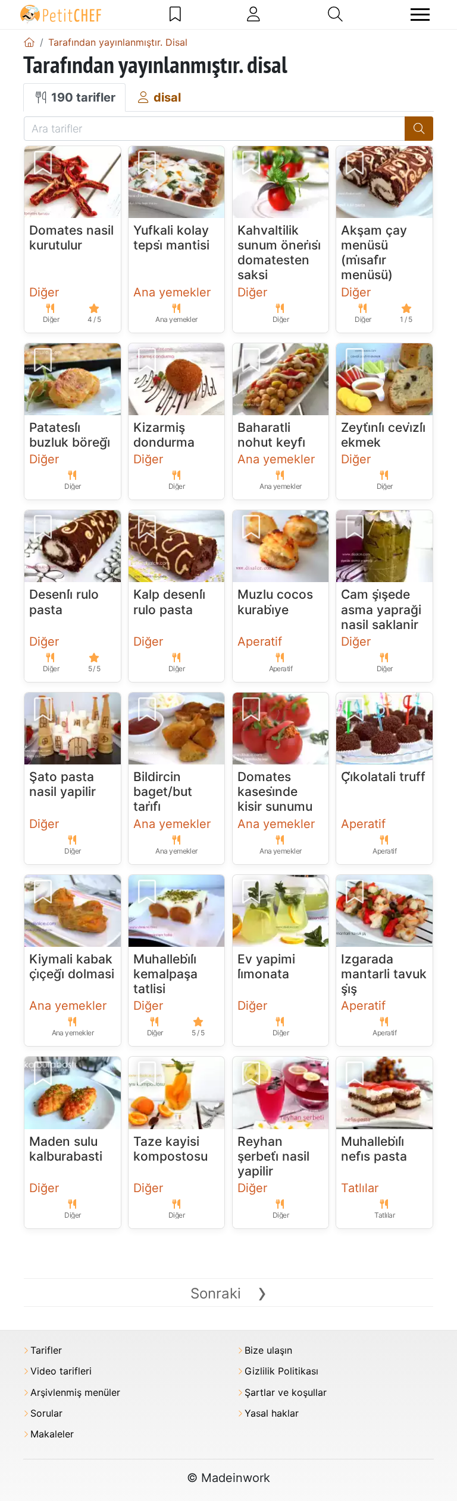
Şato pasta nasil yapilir (62, 784)
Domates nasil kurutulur (71, 237)
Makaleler (52, 1434)
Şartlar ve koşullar (286, 1392)
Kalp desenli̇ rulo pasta (169, 602)
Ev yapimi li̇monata (266, 966)
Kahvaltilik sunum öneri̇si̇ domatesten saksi (279, 253)
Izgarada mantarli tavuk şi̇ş (384, 974)
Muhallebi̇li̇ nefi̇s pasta (374, 1149)
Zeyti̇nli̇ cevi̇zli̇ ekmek (383, 435)
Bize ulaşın (268, 1350)
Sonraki (228, 1293)
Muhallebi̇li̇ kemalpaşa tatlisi (165, 974)
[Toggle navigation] (420, 14)
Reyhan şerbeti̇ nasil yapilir (273, 1156)
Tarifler (46, 1350)
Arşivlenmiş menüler (75, 1392)
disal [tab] (166, 97)
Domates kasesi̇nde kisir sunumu (274, 791)
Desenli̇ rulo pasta (64, 602)
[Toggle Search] (335, 14)
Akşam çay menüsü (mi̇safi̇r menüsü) (374, 253)
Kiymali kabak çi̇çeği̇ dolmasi (71, 966)
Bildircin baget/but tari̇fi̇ (162, 791)
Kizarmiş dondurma (164, 435)
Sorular (46, 1413)
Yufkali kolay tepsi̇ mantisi (171, 237)
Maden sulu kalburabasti (65, 1149)
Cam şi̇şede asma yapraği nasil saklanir (381, 609)
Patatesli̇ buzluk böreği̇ (69, 435)
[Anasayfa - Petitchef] (29, 42)
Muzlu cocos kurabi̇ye (275, 602)
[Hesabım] (253, 14)
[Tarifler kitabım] (175, 14)
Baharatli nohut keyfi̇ (271, 435)
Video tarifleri (61, 1371)
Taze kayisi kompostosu (170, 1149)
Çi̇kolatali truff (383, 776)
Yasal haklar (272, 1413)
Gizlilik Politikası (281, 1371)
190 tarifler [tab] (81, 97)
